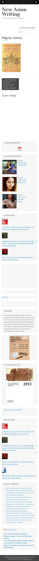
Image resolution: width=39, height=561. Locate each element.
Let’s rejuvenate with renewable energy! (19, 541)
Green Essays (11, 530)
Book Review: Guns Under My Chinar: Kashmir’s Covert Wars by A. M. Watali (20, 520)
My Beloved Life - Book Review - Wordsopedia (20, 504)
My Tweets (5, 297)
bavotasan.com (27, 559)
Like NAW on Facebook (13, 410)
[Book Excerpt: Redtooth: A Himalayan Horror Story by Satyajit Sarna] (19, 252)
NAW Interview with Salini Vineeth (22, 199)
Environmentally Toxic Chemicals (15, 534)
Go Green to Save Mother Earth (15, 543)
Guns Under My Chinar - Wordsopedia (17, 518)
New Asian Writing (14, 12)
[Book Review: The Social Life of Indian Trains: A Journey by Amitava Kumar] (19, 470)
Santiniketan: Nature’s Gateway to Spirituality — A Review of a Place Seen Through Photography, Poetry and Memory (19, 243)
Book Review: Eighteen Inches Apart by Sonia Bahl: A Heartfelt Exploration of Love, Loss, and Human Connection (20, 493)
